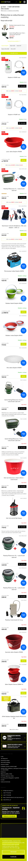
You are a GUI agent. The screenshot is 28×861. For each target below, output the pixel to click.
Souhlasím (13, 857)
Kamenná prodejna (5, 760)
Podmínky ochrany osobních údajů (9, 766)
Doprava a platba (5, 764)
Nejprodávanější (5, 49)
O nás (2, 756)
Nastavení (13, 852)
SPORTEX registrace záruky (7, 776)
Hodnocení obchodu (5, 782)
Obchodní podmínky (5, 762)
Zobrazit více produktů (13, 41)
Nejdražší (19, 45)
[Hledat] (16, 2)
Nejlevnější (12, 45)
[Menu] (24, 2)
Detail (23, 160)
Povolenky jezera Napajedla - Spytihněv (10, 778)
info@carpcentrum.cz (8, 790)
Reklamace (3, 772)
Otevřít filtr (14, 53)
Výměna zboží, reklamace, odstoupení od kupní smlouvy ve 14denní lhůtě (14, 769)
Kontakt (2, 780)
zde (18, 848)
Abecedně (13, 49)
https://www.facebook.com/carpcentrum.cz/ (13, 797)
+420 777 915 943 (7, 793)
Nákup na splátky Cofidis (6, 774)
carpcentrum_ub (7, 800)
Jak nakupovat (4, 758)
